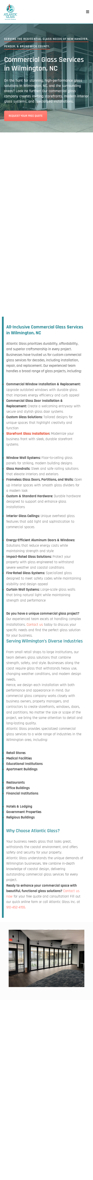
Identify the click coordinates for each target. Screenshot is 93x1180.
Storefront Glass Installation (27, 433)
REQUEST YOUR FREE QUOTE (26, 116)
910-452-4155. (16, 907)
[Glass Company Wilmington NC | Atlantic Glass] (10, 11)
